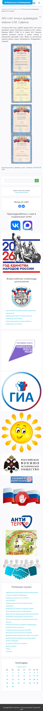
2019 (9, 9)
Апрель (14, 9)
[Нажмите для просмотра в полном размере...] (21, 58)
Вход (26, 192)
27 (34, 683)
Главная (4, 9)
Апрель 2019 (22, 667)
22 (7, 683)
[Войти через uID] (19, 206)
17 (18, 679)
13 (34, 676)
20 (34, 679)
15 (7, 679)
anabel (23, 168)
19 (30, 679)
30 (12, 686)
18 (24, 679)
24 (18, 683)
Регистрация (19, 192)
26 (30, 683)
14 (37, 676)
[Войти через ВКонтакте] (23, 206)
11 (24, 676)
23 (12, 683)
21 (37, 679)
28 (37, 683)
